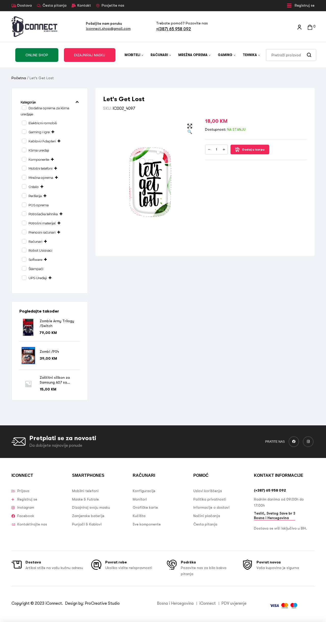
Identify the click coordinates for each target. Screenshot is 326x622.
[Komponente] (24, 159)
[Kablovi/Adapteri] (24, 141)
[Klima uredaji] (24, 150)
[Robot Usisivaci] (24, 250)
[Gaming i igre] (24, 131)
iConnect (53, 603)
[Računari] (24, 241)
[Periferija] (24, 195)
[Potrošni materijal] (24, 223)
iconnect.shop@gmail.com (108, 28)
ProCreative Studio (103, 603)
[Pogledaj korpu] (310, 26)
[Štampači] (24, 268)
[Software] (24, 259)
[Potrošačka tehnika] (24, 213)
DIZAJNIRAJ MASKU (89, 55)
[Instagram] (308, 441)
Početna (18, 78)
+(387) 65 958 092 (173, 28)
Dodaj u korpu (253, 149)
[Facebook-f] (294, 441)
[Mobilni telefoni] (24, 168)
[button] (189, 130)
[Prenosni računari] (24, 232)
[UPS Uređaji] (24, 277)
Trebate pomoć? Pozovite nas (182, 23)
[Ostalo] (24, 186)
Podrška (188, 562)
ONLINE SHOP (36, 55)
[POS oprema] (24, 204)
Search (309, 55)
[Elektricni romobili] (24, 122)
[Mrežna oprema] (24, 177)
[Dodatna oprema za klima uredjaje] (24, 107)
